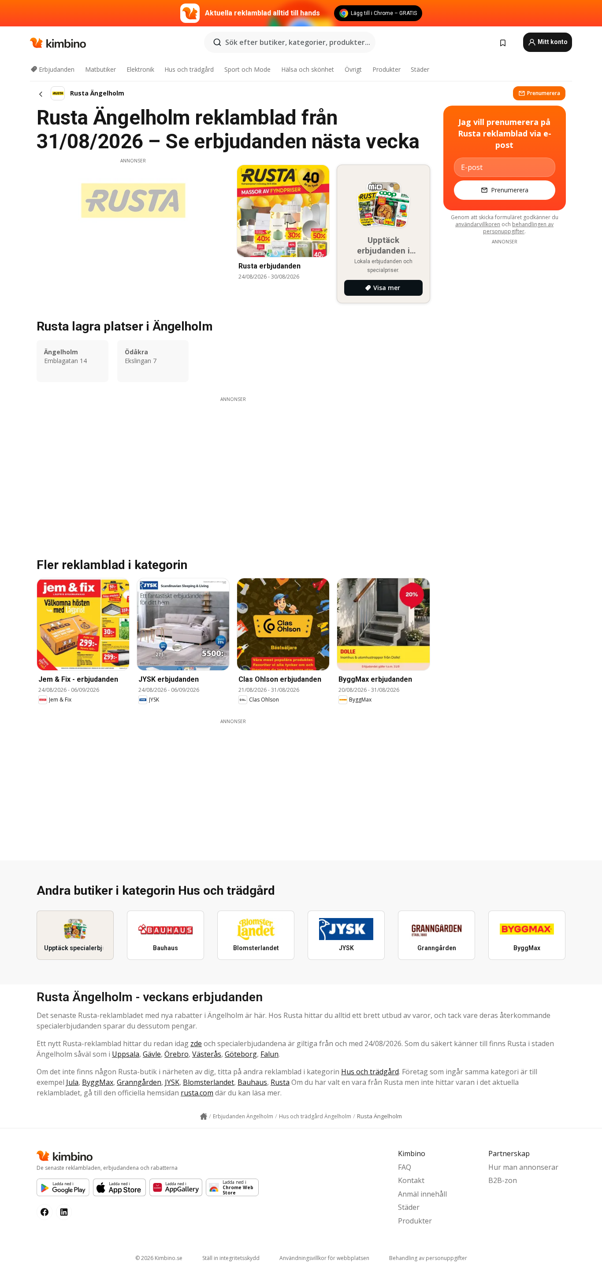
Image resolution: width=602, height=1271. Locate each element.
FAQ (404, 1167)
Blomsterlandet (208, 1082)
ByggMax (97, 1082)
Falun (269, 1054)
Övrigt (353, 69)
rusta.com (197, 1093)
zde (196, 1043)
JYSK (172, 1082)
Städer (420, 69)
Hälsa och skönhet (307, 69)
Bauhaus (252, 1082)
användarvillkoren (477, 224)
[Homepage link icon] (203, 1116)
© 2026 (158, 1258)
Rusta (280, 1082)
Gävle (152, 1054)
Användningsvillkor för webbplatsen (324, 1258)
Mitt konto (552, 41)
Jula (72, 1082)
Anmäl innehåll (422, 1194)
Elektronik (140, 69)
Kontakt (411, 1180)
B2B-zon (502, 1180)
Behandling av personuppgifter (428, 1258)
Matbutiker (100, 69)
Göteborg (241, 1054)
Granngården (139, 1082)
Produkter (386, 69)
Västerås (206, 1054)
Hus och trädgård (189, 69)
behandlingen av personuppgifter (518, 227)
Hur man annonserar (523, 1167)
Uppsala (125, 1054)
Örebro (176, 1054)
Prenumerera (543, 93)
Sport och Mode (247, 69)
